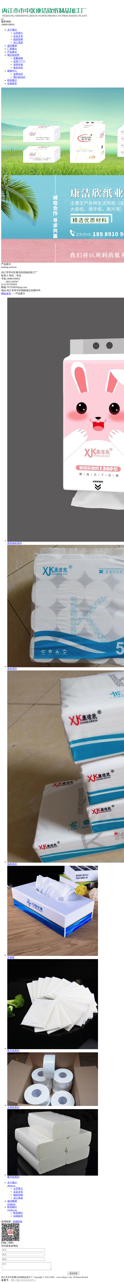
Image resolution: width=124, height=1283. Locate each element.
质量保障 (18, 58)
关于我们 (12, 30)
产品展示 (12, 52)
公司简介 (18, 33)
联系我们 (12, 80)
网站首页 (6, 293)
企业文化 (18, 36)
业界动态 (18, 74)
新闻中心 (12, 71)
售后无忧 (18, 67)
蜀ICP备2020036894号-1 (23, 1280)
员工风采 (18, 42)
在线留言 (12, 83)
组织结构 (18, 39)
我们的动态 (19, 77)
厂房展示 (12, 48)
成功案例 (12, 45)
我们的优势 (13, 55)
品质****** (19, 61)
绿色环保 (18, 64)
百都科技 (17, 1221)
